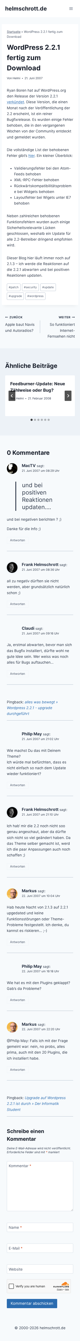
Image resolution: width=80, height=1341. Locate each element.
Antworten (17, 540)
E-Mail (16, 1248)
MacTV (29, 465)
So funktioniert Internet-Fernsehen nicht (61, 327)
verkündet (15, 102)
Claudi (28, 628)
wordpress (35, 296)
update (48, 287)
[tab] (32, 420)
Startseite (13, 31)
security (30, 287)
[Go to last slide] (12, 396)
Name (15, 1227)
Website (16, 1269)
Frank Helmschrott (40, 564)
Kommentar (20, 1166)
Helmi (16, 78)
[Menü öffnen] (71, 8)
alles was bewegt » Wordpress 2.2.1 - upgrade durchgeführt (32, 708)
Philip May (32, 733)
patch (14, 287)
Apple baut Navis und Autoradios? (20, 324)
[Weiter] (68, 396)
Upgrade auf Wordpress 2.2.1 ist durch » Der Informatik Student (36, 1104)
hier (31, 155)
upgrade (15, 296)
